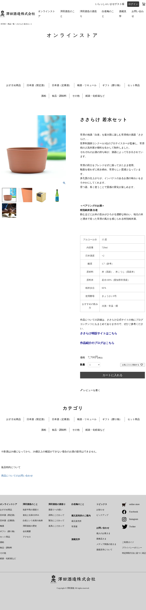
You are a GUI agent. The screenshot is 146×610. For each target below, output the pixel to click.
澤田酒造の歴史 (30, 526)
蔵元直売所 (76, 521)
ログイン (133, 4)
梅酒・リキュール (87, 85)
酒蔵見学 (122, 14)
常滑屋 (74, 526)
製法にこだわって (56, 520)
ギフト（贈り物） (112, 85)
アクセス (27, 537)
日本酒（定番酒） (61, 85)
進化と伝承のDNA (31, 515)
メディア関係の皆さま (106, 544)
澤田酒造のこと (67, 14)
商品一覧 (11, 24)
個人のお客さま (103, 533)
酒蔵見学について (104, 550)
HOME (3, 24)
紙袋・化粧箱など (95, 96)
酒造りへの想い (55, 510)
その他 (76, 96)
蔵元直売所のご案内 (81, 515)
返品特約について (11, 467)
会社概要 (27, 531)
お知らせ (100, 510)
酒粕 (43, 96)
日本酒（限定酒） (36, 85)
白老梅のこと (108, 14)
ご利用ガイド (128, 542)
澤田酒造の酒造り (88, 14)
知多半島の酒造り (31, 510)
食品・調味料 (59, 96)
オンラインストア (46, 14)
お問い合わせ (138, 14)
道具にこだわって (56, 526)
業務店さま (101, 539)
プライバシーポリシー (132, 548)
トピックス (101, 504)
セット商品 (134, 85)
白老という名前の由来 (33, 520)
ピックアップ (102, 515)
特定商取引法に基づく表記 (134, 553)
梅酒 (2, 526)
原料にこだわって (56, 515)
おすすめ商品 (13, 85)
